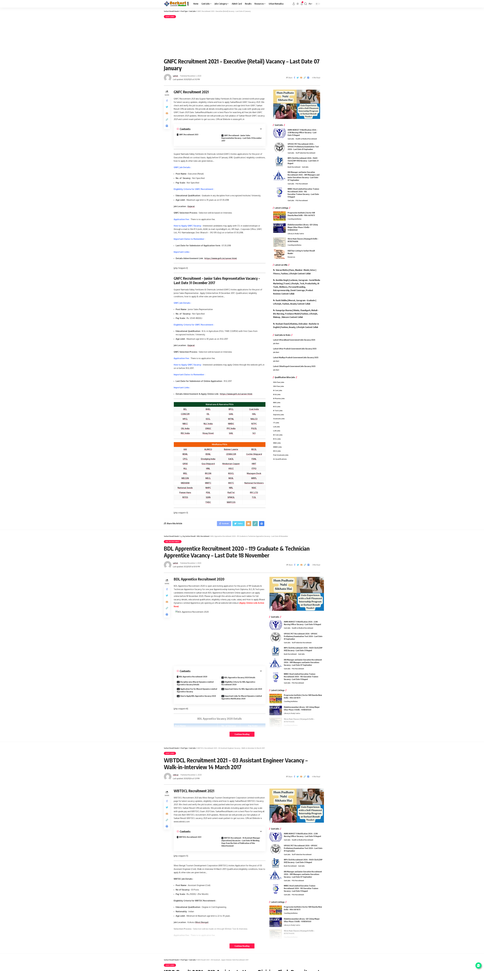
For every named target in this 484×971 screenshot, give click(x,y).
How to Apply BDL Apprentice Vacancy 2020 (198, 696)
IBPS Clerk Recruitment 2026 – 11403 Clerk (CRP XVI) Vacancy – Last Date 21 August (303, 160)
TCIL (254, 497)
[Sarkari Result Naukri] (176, 3)
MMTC (208, 483)
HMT (254, 463)
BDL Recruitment (173, 541)
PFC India (231, 428)
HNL (208, 468)
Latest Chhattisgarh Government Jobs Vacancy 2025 (294, 366)
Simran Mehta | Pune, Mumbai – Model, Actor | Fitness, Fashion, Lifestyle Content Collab (294, 272)
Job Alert (276, 343)
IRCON (208, 473)
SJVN (208, 497)
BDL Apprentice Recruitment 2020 (193, 677)
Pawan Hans (185, 492)
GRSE (185, 463)
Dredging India (208, 459)
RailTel (231, 492)
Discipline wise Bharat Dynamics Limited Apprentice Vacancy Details (195, 683)
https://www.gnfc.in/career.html (220, 258)
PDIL (208, 492)
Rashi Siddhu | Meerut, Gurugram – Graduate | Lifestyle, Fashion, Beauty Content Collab (294, 302)
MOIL (231, 478)
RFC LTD (254, 492)
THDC (208, 502)
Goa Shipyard (208, 463)
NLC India (208, 423)
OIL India (185, 428)
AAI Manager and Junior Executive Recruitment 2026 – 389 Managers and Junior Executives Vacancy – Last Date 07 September (303, 662)
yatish (175, 76)
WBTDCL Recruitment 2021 (190, 837)
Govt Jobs (170, 16)
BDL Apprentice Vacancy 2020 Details (239, 677)
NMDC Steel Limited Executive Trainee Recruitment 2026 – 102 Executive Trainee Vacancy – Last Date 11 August (301, 676)
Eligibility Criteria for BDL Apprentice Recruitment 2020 (238, 683)
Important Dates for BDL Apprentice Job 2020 (243, 689)
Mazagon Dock (254, 473)
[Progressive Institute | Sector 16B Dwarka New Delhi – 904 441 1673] (279, 216)
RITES (185, 497)
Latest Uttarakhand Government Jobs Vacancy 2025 (294, 340)
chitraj (175, 775)
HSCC (231, 468)
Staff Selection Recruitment (305, 153)
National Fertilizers (254, 483)
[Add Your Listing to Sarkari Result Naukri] (279, 254)
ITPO (254, 468)
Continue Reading (242, 734)
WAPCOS (231, 502)
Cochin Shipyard (254, 454)
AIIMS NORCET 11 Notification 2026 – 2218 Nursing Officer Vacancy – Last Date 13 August (302, 132)
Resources (291, 257)
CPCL (185, 459)
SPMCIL (231, 497)
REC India (185, 433)
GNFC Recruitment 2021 (188, 134)
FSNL (254, 459)
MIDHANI (185, 483)
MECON (185, 478)
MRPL (254, 478)
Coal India (254, 409)
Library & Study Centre (296, 234)
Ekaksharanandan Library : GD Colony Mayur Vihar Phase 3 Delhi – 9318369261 (303, 227)
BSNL (208, 454)
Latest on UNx (281, 265)
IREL (185, 473)
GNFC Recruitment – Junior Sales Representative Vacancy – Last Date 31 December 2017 (241, 138)
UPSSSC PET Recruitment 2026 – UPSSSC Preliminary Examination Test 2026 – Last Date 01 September (303, 146)
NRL (231, 487)
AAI (185, 449)
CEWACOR (231, 454)
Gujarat (191, 206)
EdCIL (231, 459)
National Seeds (185, 487)
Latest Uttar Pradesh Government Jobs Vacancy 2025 (294, 349)
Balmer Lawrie (231, 449)
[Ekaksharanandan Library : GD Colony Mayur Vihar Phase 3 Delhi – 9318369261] (279, 228)
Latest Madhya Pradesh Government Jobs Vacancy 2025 (295, 357)
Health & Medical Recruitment (306, 139)
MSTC (231, 483)
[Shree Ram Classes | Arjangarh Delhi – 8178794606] (279, 242)
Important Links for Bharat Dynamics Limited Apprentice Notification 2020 (241, 697)
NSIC (254, 487)
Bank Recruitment (294, 167)
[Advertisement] (242, 37)
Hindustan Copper (231, 463)
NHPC (208, 487)
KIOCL (231, 473)
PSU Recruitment (302, 184)
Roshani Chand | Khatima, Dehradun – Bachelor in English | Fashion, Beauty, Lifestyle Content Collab (296, 325)
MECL (208, 478)
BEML (185, 454)
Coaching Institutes (294, 219)
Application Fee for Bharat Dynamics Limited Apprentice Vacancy (197, 690)
